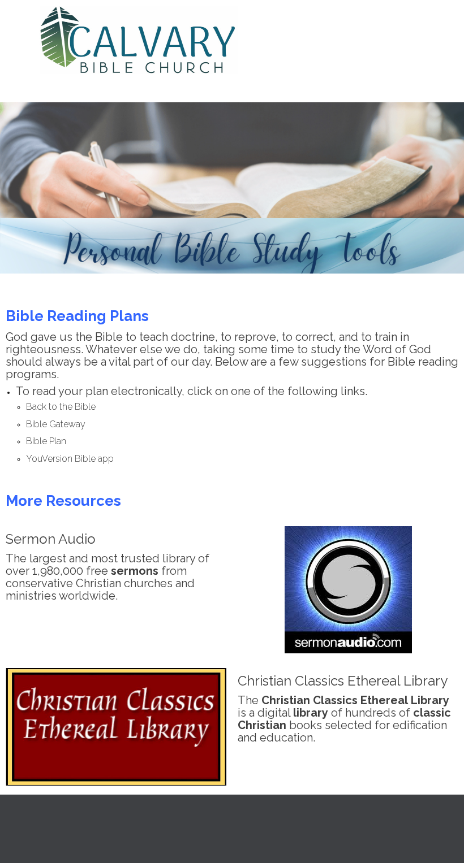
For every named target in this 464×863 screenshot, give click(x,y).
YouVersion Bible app (70, 458)
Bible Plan (46, 441)
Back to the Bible (61, 406)
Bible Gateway (55, 424)
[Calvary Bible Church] (239, 40)
